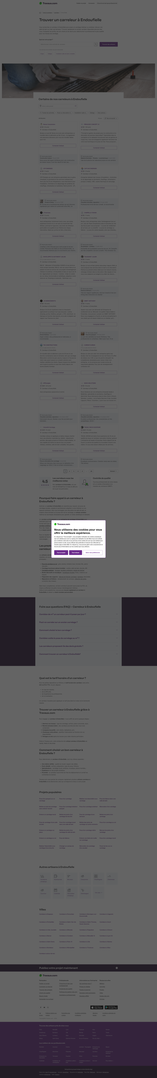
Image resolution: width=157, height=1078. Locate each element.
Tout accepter (61, 552)
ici (77, 545)
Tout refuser (75, 552)
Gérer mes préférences (93, 552)
